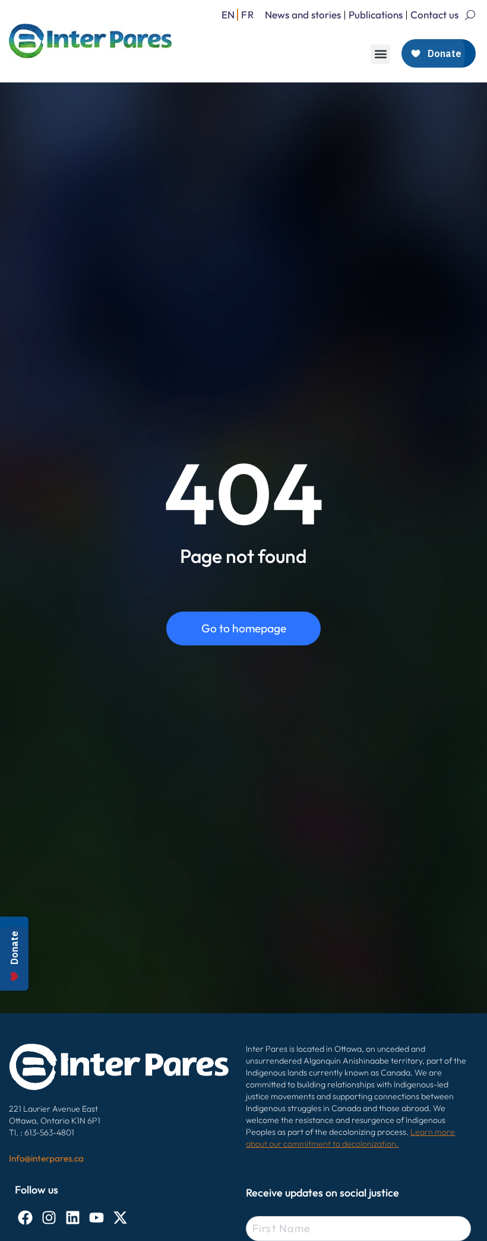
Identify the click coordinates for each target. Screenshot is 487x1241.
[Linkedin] (72, 1217)
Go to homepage (243, 628)
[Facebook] (25, 1217)
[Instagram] (49, 1217)
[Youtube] (96, 1217)
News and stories (303, 14)
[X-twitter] (120, 1217)
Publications (376, 14)
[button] (380, 54)
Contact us (434, 14)
